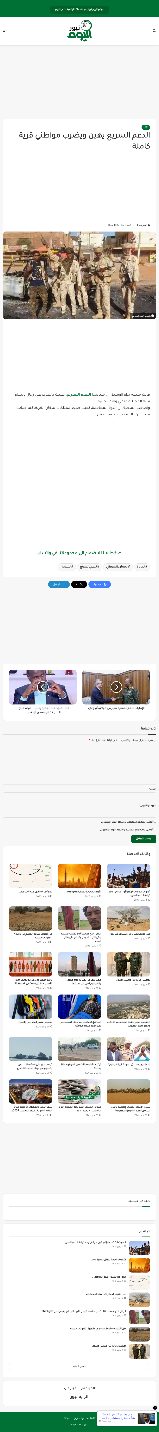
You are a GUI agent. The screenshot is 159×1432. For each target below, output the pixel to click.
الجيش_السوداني (117, 567)
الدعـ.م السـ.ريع (79, 395)
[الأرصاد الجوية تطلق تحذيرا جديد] (79, 876)
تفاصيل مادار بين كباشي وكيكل (133, 980)
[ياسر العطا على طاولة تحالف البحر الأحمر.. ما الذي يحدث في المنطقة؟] (30, 964)
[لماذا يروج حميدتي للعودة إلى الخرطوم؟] (128, 1049)
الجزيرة (141, 567)
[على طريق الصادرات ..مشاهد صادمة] (128, 918)
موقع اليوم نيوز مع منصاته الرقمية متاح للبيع (79, 9)
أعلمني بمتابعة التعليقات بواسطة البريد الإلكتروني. (127, 822)
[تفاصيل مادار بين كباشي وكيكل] (128, 964)
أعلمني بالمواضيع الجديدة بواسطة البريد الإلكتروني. (126, 830)
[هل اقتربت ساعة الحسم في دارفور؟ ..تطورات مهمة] (30, 918)
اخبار (146, 127)
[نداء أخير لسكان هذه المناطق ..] (30, 876)
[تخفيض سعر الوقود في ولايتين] (30, 1007)
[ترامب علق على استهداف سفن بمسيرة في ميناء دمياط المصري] (30, 1049)
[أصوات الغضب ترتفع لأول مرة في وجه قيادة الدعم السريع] (128, 876)
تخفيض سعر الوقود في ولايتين (35, 1022)
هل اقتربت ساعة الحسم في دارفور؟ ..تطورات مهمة (98, 1329)
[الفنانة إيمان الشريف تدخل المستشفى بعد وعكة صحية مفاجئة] (79, 1007)
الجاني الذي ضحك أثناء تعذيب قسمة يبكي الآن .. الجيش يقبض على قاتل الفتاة (81, 938)
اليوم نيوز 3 (142, 225)
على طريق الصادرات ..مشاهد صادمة (130, 934)
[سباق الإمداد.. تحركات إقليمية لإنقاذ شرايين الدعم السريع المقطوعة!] (128, 1091)
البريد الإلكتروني (147, 806)
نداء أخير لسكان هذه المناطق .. (35, 892)
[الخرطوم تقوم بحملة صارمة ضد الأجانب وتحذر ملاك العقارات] (128, 1007)
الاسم (152, 789)
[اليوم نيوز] (79, 30)
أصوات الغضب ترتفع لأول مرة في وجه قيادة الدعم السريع (95, 1242)
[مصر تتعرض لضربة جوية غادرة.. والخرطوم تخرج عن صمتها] (79, 964)
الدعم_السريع (89, 567)
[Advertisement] (79, 82)
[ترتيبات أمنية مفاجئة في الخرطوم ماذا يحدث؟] (79, 1049)
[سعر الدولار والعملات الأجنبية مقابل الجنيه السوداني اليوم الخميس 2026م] (30, 1091)
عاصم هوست (76, 1425)
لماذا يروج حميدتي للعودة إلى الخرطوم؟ (129, 1064)
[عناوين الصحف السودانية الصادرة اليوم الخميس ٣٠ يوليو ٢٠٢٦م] (79, 1091)
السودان (66, 567)
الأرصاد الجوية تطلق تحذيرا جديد (84, 892)
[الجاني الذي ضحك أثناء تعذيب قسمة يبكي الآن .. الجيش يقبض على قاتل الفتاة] (79, 918)
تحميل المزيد (79, 1366)
